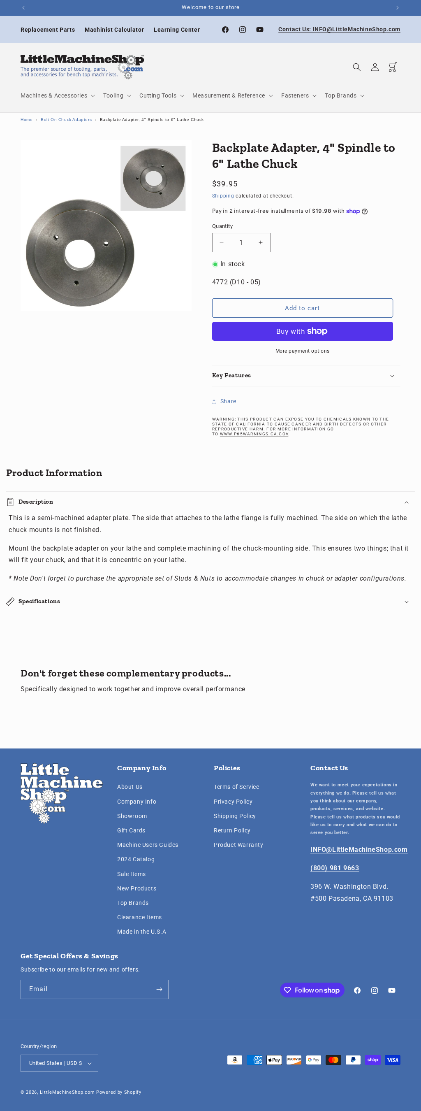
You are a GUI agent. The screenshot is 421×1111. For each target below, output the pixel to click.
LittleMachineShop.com (67, 1092)
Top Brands (133, 902)
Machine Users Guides (147, 844)
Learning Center (177, 29)
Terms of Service (236, 786)
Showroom (132, 816)
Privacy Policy (233, 801)
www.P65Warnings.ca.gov (254, 434)
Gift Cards (131, 830)
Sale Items (131, 874)
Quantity (222, 226)
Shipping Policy (235, 816)
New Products (136, 888)
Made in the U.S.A (141, 931)
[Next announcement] (398, 8)
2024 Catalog (136, 859)
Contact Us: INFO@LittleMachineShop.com (339, 29)
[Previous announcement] (23, 8)
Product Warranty (239, 844)
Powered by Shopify (118, 1092)
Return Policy (232, 830)
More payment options (302, 351)
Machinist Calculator (114, 29)
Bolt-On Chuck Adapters (66, 119)
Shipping (223, 196)
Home (26, 119)
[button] (57, 95)
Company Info (136, 801)
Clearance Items (139, 917)
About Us (130, 786)
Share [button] (228, 401)
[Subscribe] (159, 989)
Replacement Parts (48, 29)
